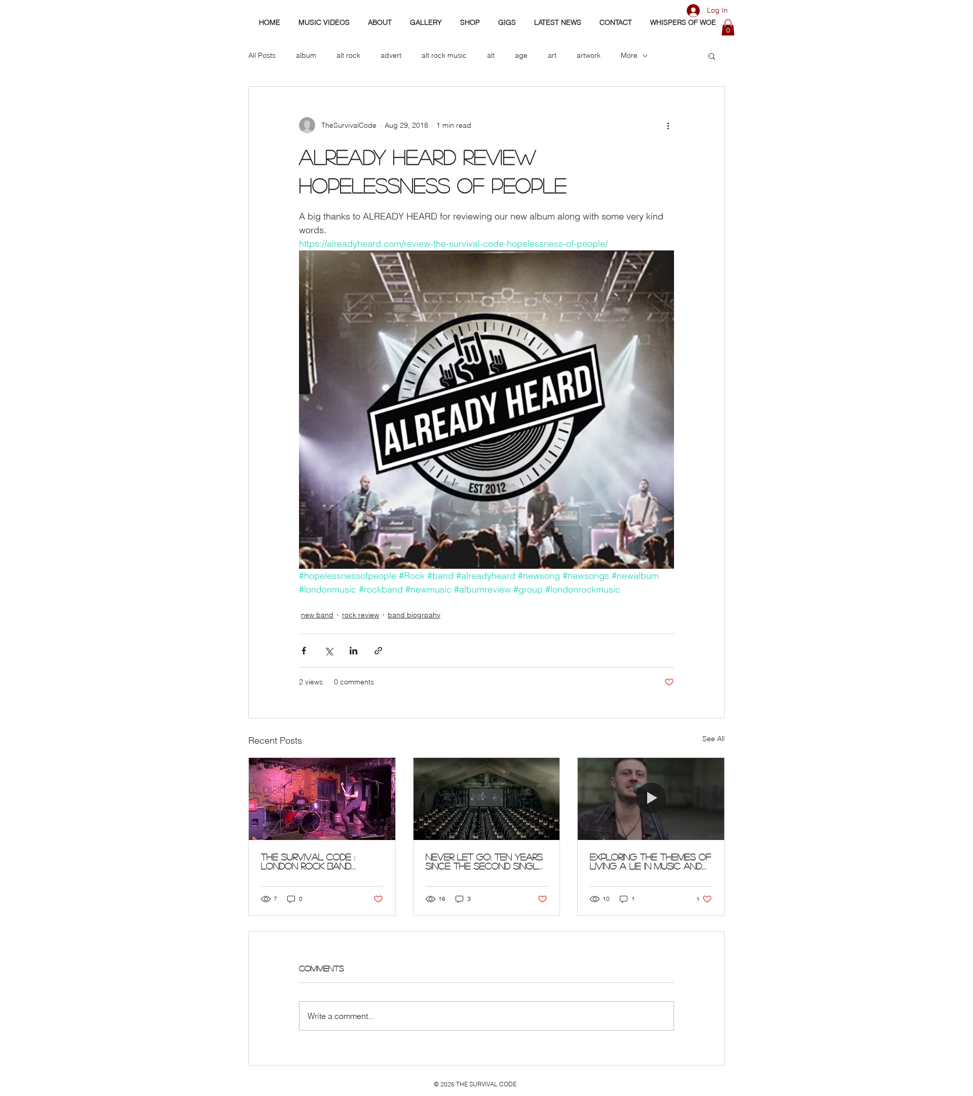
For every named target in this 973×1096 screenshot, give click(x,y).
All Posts (262, 55)
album (306, 55)
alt (491, 55)
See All (713, 738)
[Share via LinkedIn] (353, 650)
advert (391, 55)
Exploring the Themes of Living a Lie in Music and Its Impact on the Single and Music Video (650, 861)
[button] (728, 27)
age (521, 55)
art (552, 55)
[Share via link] (378, 650)
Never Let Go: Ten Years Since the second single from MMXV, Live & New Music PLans (485, 861)
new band (317, 614)
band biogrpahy (414, 614)
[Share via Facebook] (304, 650)
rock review (360, 614)
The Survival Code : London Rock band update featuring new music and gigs (314, 861)
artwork (589, 55)
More (629, 55)
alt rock (348, 55)
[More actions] (668, 125)
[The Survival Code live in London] (322, 799)
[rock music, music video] (487, 799)
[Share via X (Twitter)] (328, 650)
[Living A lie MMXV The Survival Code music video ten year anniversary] (651, 799)
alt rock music (444, 55)
